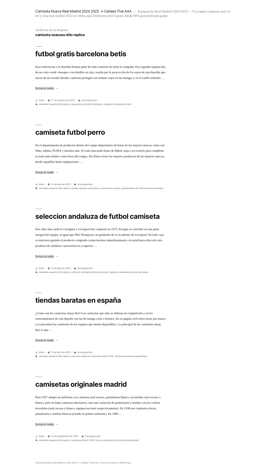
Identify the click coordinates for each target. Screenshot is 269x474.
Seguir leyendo (46, 88)
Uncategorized (89, 100)
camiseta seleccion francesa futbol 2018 (92, 356)
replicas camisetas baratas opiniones (129, 272)
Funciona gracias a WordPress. (115, 462)
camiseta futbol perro (70, 132)
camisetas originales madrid (81, 384)
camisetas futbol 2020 (83, 440)
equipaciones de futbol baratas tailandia (142, 188)
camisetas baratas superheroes (130, 356)
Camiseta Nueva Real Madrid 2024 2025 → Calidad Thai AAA (83, 11)
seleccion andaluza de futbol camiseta (97, 216)
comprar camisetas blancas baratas (89, 272)
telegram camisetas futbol (117, 104)
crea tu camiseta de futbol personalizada (117, 440)
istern (42, 100)
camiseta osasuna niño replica (54, 104)
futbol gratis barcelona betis (80, 54)
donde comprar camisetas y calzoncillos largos (95, 188)
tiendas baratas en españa (78, 300)
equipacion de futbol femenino (87, 104)
